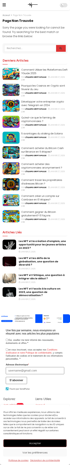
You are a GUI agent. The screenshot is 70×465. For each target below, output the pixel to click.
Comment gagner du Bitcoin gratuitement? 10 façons (38, 213)
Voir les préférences (35, 452)
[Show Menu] (4, 5)
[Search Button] (61, 48)
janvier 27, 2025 (57, 77)
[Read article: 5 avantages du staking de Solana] (11, 138)
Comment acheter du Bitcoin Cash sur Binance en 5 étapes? (42, 149)
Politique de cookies (18, 460)
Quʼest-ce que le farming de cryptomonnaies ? (38, 119)
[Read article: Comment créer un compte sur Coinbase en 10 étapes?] (11, 200)
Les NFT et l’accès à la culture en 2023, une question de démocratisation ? (39, 292)
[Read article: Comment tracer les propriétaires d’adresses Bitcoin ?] (11, 184)
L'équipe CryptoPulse (35, 77)
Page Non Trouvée (22, 15)
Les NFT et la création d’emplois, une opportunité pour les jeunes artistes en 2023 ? (42, 244)
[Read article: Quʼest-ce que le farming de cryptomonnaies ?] (11, 122)
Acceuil (6, 15)
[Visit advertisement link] (35, 318)
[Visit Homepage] (32, 5)
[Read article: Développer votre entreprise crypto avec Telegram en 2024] (11, 106)
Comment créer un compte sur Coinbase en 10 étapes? (40, 197)
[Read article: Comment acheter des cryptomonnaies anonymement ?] (11, 168)
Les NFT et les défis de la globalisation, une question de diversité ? (38, 261)
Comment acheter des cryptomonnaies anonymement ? (41, 165)
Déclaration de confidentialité (45, 460)
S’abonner (16, 380)
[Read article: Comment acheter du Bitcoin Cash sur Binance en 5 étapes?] (11, 152)
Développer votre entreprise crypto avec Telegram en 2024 (42, 103)
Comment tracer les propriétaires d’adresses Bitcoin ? (41, 181)
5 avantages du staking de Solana (42, 133)
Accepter (35, 443)
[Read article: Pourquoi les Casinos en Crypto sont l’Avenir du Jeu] (11, 90)
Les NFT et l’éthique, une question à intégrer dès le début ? (42, 276)
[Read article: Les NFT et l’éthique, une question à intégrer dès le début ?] (9, 278)
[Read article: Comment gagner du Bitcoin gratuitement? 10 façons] (11, 216)
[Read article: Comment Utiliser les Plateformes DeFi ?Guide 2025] (11, 74)
